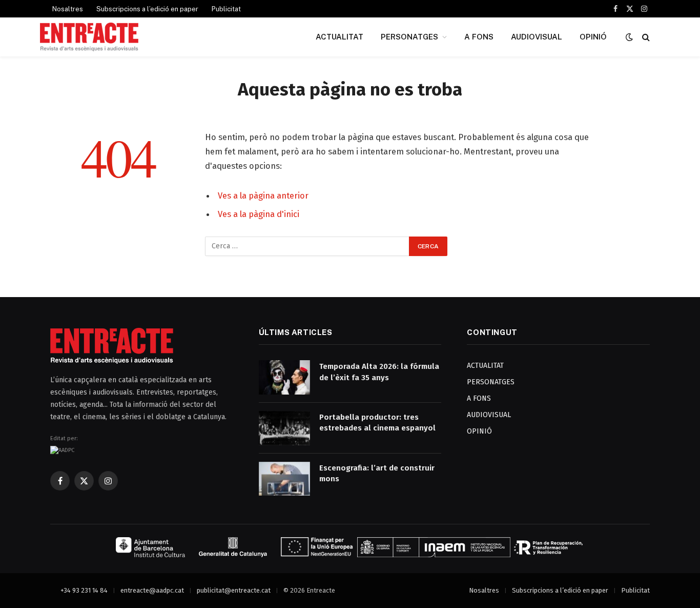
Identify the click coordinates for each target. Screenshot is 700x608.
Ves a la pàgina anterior (263, 195)
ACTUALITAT (339, 36)
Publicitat (226, 9)
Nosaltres (67, 9)
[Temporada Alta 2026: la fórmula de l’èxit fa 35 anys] (284, 377)
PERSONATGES (409, 36)
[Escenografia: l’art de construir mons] (284, 479)
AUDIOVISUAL (536, 36)
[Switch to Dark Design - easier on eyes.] (629, 37)
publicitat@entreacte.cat (234, 590)
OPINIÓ (593, 36)
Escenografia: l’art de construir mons (377, 473)
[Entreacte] (89, 36)
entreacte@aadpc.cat (152, 590)
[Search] (645, 37)
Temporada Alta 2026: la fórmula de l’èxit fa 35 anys (379, 372)
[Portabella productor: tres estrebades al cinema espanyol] (284, 428)
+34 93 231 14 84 (84, 590)
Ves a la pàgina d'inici (258, 214)
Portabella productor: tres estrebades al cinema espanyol (377, 423)
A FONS (478, 36)
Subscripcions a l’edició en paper (147, 9)
